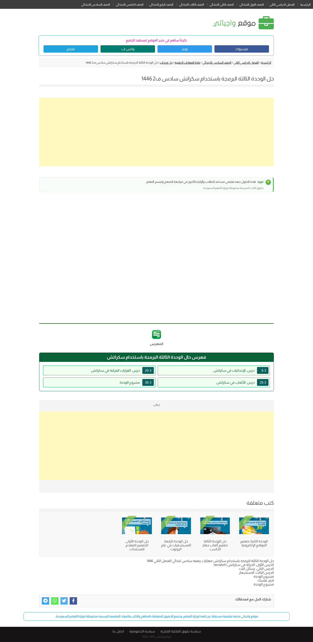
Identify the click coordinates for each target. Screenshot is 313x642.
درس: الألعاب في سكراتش (241, 382)
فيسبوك (241, 49)
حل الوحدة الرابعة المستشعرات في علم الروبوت (176, 545)
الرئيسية (305, 4)
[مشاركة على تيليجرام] (45, 601)
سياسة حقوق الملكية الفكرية (180, 631)
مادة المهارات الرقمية (187, 62)
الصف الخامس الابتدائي (130, 4)
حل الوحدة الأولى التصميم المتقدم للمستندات (137, 545)
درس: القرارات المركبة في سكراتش (121, 370)
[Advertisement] (156, 132)
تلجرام (71, 49)
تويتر (185, 49)
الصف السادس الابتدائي (95, 4)
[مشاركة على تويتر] (64, 601)
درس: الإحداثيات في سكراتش (239, 370)
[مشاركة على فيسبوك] (73, 601)
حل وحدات (166, 62)
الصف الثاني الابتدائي (222, 4)
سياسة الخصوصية (142, 631)
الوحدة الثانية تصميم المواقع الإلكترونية (254, 543)
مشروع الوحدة (135, 382)
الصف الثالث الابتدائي (191, 4)
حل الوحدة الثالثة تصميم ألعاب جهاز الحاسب (215, 545)
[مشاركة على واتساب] (54, 601)
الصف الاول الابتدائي (251, 4)
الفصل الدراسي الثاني (282, 4)
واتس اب (127, 49)
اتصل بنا (118, 631)
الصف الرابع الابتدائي (161, 4)
